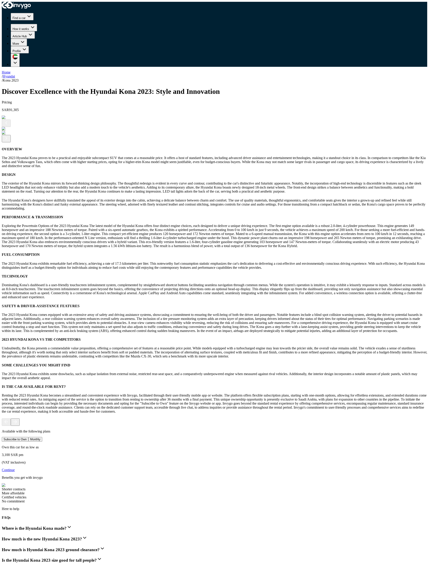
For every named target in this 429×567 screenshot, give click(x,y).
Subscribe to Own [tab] (15, 439)
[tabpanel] (214, 474)
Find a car (19, 18)
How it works (21, 29)
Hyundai (9, 76)
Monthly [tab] (35, 439)
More (16, 43)
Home (6, 72)
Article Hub (20, 36)
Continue (8, 470)
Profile (17, 51)
